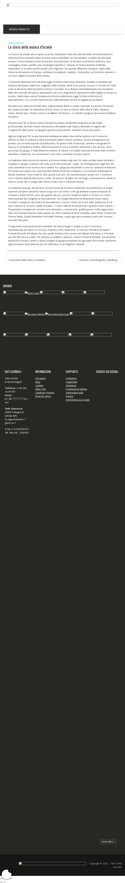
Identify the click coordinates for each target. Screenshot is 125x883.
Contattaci (71, 378)
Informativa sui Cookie (78, 399)
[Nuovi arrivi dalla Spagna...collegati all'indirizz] (101, 614)
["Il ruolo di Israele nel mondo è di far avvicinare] (101, 693)
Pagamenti (71, 381)
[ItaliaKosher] (62, 5)
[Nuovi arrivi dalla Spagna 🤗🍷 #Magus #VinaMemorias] (114, 618)
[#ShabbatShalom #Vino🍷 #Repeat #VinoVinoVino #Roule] (114, 750)
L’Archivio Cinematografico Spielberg (98, 259)
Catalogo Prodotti (44, 392)
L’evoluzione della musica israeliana (26, 259)
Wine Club (40, 389)
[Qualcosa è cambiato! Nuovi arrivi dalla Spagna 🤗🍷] (114, 475)
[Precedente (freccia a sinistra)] (1, 882)
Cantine (39, 385)
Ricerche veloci (43, 396)
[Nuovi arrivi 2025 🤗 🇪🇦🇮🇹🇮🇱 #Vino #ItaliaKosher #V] (101, 416)
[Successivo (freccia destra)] (4, 882)
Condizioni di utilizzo (76, 389)
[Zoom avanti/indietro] (1, 878)
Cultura (12, 42)
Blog (37, 381)
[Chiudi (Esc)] (11, 878)
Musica (20, 42)
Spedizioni (71, 385)
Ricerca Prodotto (19, 29)
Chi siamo (40, 378)
